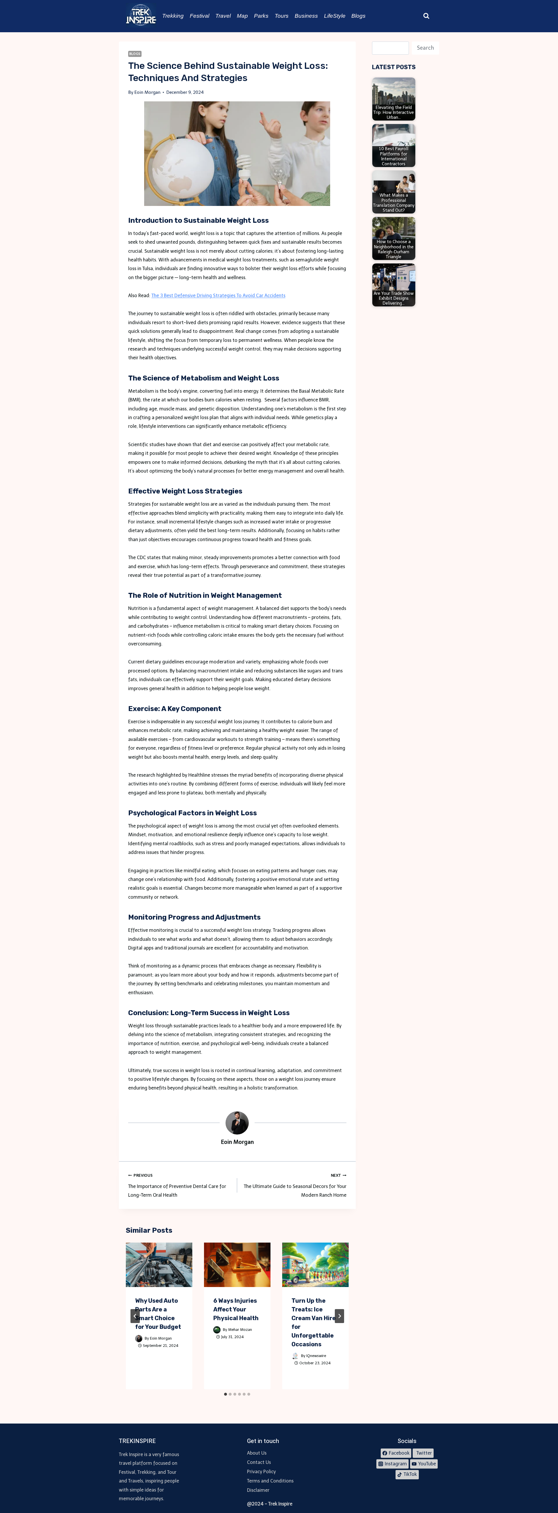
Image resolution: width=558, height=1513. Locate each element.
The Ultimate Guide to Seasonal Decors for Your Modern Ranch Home (295, 1185)
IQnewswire (316, 1356)
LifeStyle (335, 16)
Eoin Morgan (161, 1338)
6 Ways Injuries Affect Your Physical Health (236, 1309)
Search (425, 48)
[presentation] (159, 1265)
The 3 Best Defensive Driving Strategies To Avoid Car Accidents (218, 295)
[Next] (339, 1316)
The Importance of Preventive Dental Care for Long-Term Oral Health (177, 1185)
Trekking (173, 16)
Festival (199, 16)
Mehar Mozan (240, 1329)
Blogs (358, 16)
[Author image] (138, 1338)
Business (306, 16)
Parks (261, 16)
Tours (282, 16)
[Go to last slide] (135, 1316)
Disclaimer (258, 1490)
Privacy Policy (261, 1471)
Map (242, 16)
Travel (223, 16)
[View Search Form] (426, 16)
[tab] (225, 1394)
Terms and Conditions (270, 1481)
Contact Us (259, 1462)
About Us (257, 1453)
